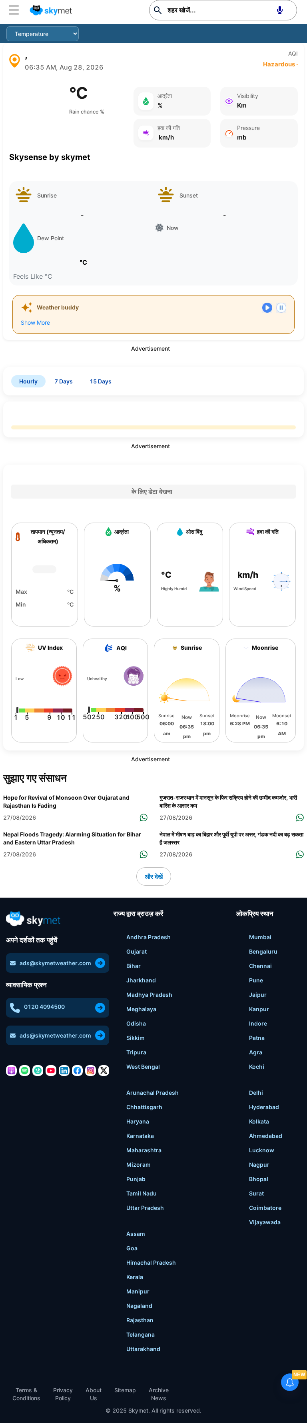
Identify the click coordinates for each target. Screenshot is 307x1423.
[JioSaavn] (37, 1070)
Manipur (138, 1291)
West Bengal (143, 1066)
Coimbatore (265, 1207)
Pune (256, 980)
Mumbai (260, 937)
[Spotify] (24, 1070)
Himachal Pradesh (151, 1262)
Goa (132, 1248)
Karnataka (140, 1135)
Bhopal (258, 1179)
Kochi (256, 1066)
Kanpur (259, 1009)
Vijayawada (265, 1222)
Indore (258, 1023)
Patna (257, 1037)
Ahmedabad (265, 1135)
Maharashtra (143, 1150)
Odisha (136, 1023)
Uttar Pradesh (145, 1207)
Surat (256, 1193)
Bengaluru (263, 951)
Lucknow (261, 1150)
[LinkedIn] (64, 1070)
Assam (135, 1233)
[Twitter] (103, 1070)
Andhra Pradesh (148, 937)
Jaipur (258, 994)
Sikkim (135, 1037)
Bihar (133, 965)
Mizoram (138, 1164)
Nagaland (139, 1305)
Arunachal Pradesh (152, 1092)
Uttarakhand (143, 1348)
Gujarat (136, 951)
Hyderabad (264, 1107)
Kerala (134, 1276)
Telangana (140, 1334)
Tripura (136, 1052)
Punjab (136, 1179)
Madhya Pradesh (149, 994)
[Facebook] (77, 1070)
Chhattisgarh (144, 1107)
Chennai (260, 965)
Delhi (256, 1092)
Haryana (137, 1121)
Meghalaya (141, 1009)
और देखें (154, 876)
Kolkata (259, 1121)
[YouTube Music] (51, 1070)
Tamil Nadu (141, 1193)
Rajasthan (140, 1320)
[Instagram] (90, 1070)
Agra (255, 1052)
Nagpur (259, 1164)
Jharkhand (141, 980)
